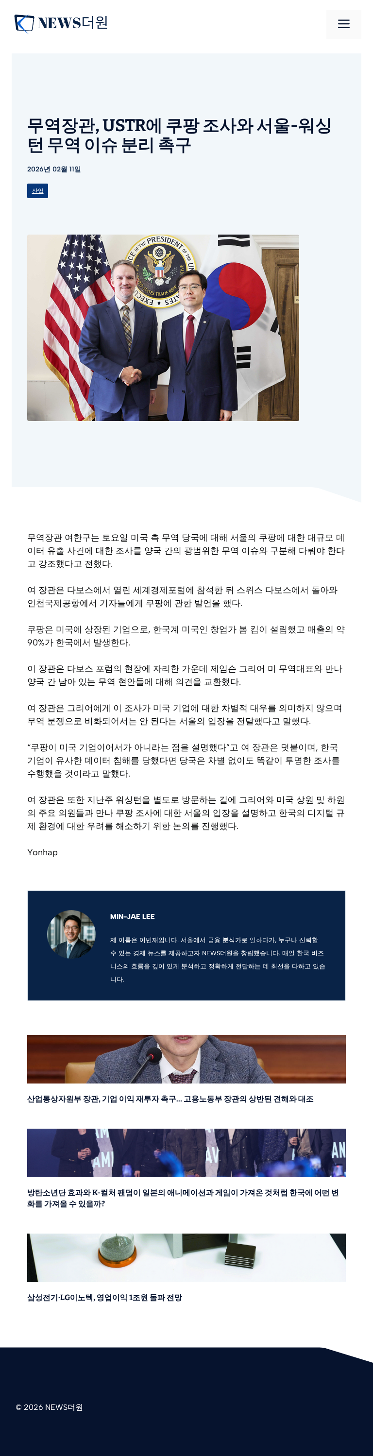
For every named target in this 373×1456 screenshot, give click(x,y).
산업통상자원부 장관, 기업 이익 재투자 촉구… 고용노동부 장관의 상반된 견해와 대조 (170, 1098)
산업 (38, 190)
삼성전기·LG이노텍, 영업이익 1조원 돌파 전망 (104, 1297)
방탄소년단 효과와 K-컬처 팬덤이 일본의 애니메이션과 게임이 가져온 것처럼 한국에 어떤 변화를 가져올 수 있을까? (183, 1198)
